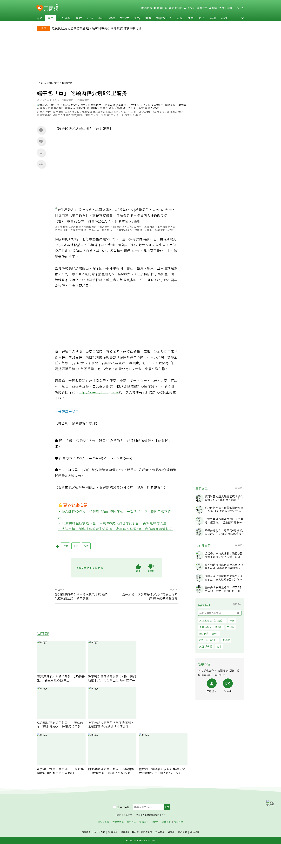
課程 (112, 18)
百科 (90, 18)
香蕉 (86, 545)
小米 (75, 545)
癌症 (180, 18)
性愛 (191, 18)
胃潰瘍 (226, 640)
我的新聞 (227, 7)
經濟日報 (161, 7)
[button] (242, 17)
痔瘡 (232, 620)
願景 (214, 7)
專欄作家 (178, 822)
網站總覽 (194, 832)
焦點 (39, 18)
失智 (137, 18)
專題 (213, 18)
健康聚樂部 (118, 822)
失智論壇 (65, 18)
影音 (101, 18)
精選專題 (131, 822)
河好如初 (176, 7)
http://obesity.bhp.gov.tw (99, 392)
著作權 (135, 832)
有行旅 (203, 7)
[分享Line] (41, 141)
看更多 (239, 488)
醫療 (79, 18)
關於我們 (182, 832)
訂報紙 (171, 832)
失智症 (231, 627)
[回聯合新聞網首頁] (39, 8)
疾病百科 (143, 822)
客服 (102, 832)
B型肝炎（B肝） (208, 633)
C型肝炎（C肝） (208, 640)
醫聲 (148, 18)
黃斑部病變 (205, 646)
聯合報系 (160, 832)
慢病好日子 (164, 18)
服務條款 (125, 832)
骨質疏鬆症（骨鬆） (211, 627)
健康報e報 (123, 807)
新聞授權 (112, 832)
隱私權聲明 (146, 832)
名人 (202, 18)
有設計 (191, 7)
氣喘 (219, 646)
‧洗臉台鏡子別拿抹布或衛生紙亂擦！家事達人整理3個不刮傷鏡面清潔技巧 (115, 528)
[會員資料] (238, 8)
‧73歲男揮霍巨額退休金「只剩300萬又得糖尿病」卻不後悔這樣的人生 (112, 523)
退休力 (124, 18)
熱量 (65, 545)
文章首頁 (166, 822)
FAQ (96, 832)
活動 (224, 18)
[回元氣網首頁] (51, 8)
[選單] (243, 8)
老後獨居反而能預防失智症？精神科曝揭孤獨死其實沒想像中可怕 (96, 28)
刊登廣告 (86, 832)
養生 (50, 18)
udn (39, 83)
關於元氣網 (103, 822)
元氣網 (48, 83)
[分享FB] (41, 130)
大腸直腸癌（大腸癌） (212, 620)
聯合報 (148, 7)
